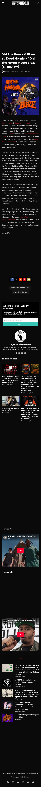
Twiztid (10, 134)
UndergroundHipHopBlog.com (20, 777)
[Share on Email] (28, 279)
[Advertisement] (20, 29)
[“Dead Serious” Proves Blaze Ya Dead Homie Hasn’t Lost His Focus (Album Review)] (11, 369)
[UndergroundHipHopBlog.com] (20, 3)
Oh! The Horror (7, 123)
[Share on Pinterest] (24, 279)
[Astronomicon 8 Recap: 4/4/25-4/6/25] (11, 401)
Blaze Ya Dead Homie (23, 123)
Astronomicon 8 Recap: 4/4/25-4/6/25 (11, 409)
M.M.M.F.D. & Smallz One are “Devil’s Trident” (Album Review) (25, 682)
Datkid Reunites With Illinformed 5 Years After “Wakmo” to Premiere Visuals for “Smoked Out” (26, 705)
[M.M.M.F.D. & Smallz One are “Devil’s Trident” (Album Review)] (7, 683)
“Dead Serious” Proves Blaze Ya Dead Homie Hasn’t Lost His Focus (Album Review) (10, 379)
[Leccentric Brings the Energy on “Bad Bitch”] (7, 718)
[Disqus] (20, 451)
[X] (19, 353)
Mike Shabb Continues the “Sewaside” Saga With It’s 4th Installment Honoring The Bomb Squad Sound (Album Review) (27, 693)
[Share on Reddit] (20, 279)
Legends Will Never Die (11, 72)
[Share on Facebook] (12, 279)
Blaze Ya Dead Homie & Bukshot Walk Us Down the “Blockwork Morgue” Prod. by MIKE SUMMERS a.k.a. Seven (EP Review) (30, 413)
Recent (20, 659)
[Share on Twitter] (16, 279)
